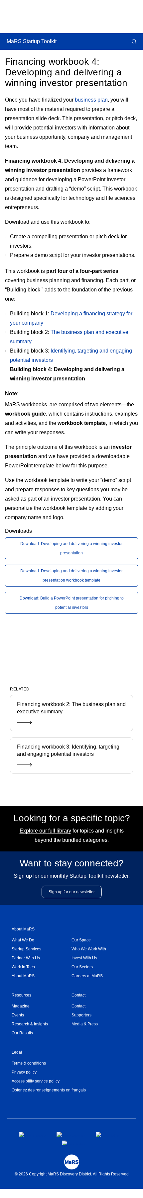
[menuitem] (42, 940)
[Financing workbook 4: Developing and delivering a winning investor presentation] (61, 651)
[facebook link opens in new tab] (32, 1134)
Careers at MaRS (87, 976)
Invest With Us (84, 958)
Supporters (81, 1015)
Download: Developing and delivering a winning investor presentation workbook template (71, 576)
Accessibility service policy (36, 1081)
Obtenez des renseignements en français (49, 1090)
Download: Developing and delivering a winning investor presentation (71, 548)
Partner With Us (26, 958)
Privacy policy (24, 1072)
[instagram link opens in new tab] (71, 1134)
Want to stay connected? (72, 863)
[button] (133, 41)
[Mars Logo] (71, 1162)
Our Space (81, 940)
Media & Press (85, 1024)
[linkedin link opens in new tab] (108, 1134)
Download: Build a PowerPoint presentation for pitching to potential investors (72, 603)
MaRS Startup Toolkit (32, 41)
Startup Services (26, 949)
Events (18, 1015)
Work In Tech (23, 967)
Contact (78, 995)
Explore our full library (45, 831)
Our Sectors (82, 967)
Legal (17, 1052)
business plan (91, 100)
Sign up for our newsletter (72, 892)
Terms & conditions (29, 1063)
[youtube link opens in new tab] (74, 1143)
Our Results (22, 1033)
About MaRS (23, 929)
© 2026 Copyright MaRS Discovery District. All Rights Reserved (72, 1174)
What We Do (23, 940)
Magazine (21, 1006)
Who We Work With (89, 949)
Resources (21, 995)
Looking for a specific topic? (71, 818)
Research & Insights (30, 1024)
